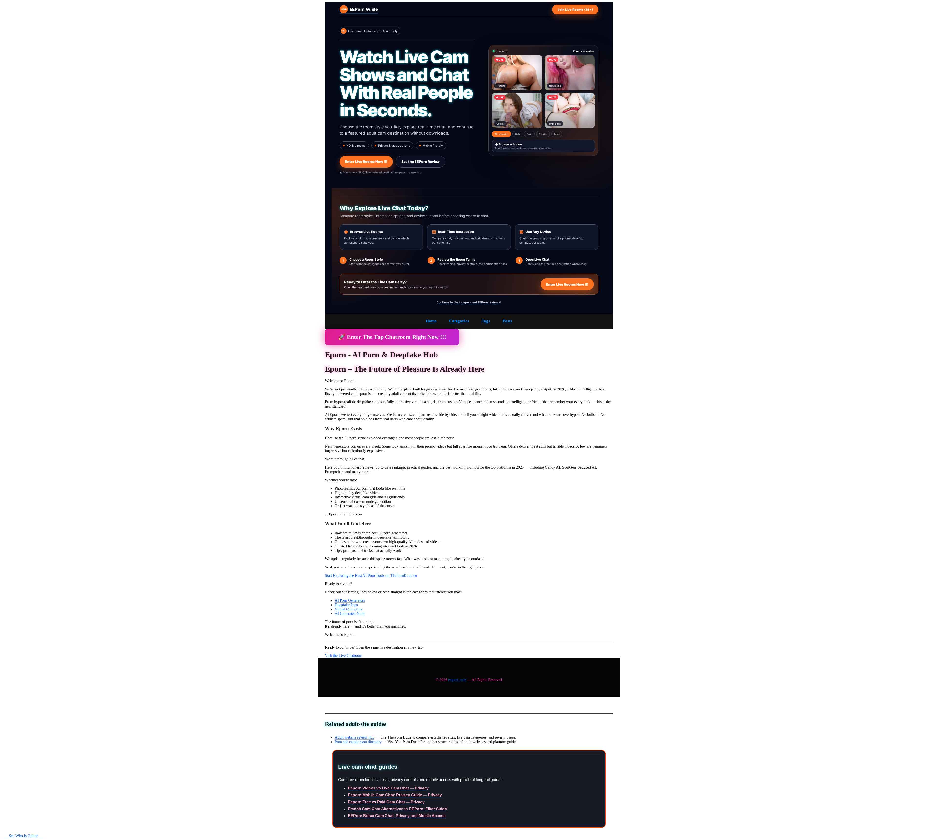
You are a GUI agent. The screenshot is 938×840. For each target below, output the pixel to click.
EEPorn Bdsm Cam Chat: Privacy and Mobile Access (397, 816)
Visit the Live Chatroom (343, 655)
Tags (486, 321)
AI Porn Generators (350, 600)
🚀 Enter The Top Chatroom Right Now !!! (392, 337)
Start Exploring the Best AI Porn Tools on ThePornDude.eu (371, 575)
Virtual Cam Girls (348, 609)
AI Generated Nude (350, 613)
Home (431, 321)
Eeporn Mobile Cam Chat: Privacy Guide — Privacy (395, 795)
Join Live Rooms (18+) (575, 9)
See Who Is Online (23, 836)
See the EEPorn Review (420, 161)
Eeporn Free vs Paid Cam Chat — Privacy (386, 802)
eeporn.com (457, 680)
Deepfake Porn (346, 605)
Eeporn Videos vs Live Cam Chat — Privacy (388, 788)
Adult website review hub (354, 737)
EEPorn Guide (359, 9)
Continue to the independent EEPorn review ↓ (469, 302)
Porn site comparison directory (358, 742)
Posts (507, 321)
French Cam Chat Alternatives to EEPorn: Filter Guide (397, 809)
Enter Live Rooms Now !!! (366, 161)
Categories (459, 321)
